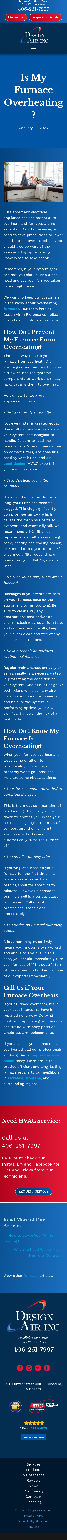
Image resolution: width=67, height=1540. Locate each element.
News (33, 1486)
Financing (33, 1502)
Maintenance (33, 1475)
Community (33, 1491)
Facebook (42, 1164)
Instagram (12, 1164)
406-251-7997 (33, 9)
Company (34, 1496)
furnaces (11, 309)
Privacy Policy (33, 1516)
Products (33, 1469)
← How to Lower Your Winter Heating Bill (29, 1238)
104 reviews (39, 1428)
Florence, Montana (24, 1078)
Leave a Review (33, 1437)
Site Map (33, 1527)
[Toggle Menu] (33, 48)
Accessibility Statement (33, 1521)
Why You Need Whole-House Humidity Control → (38, 1252)
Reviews (33, 1480)
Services (34, 1464)
